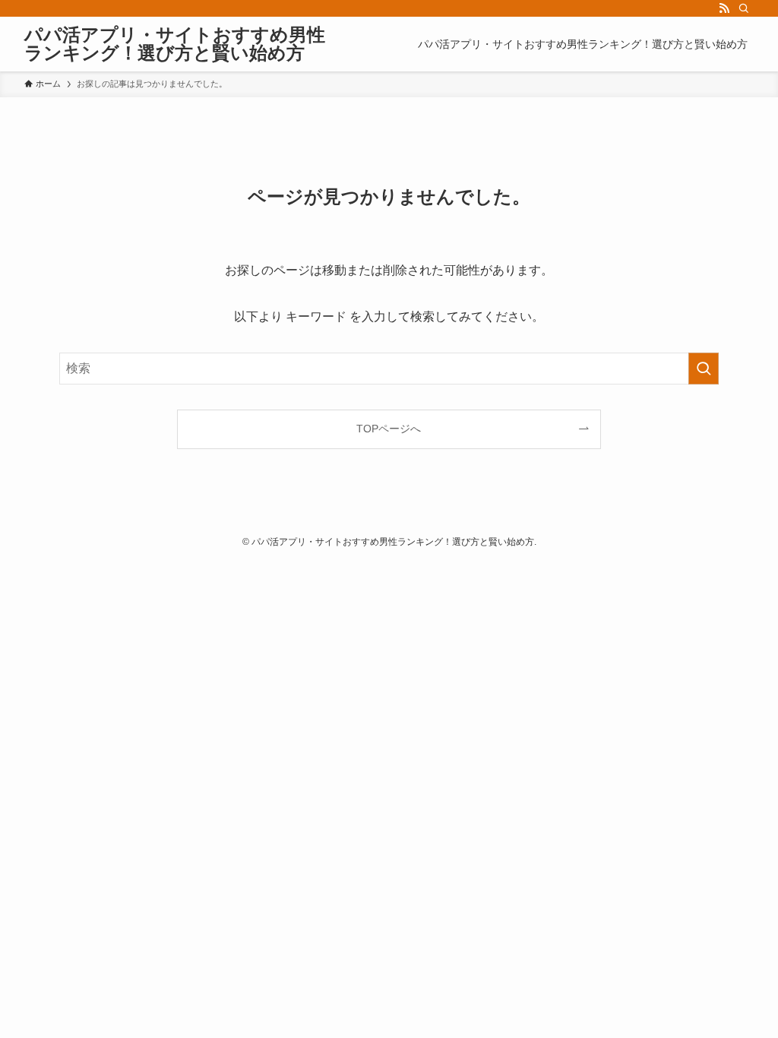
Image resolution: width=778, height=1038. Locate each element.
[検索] (744, 8)
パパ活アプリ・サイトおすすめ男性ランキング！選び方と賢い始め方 (174, 44)
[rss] (724, 8)
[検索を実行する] (703, 369)
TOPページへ (388, 428)
